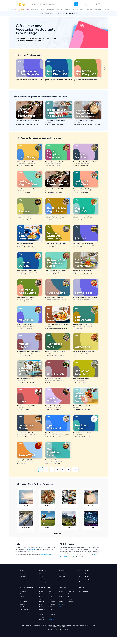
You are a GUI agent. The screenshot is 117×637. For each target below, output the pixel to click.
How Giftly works (24, 576)
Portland (41, 612)
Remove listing (62, 576)
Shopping (91, 506)
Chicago (51, 593)
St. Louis (51, 612)
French (69, 593)
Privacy (87, 576)
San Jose (41, 617)
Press (79, 576)
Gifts (41, 13)
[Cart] (91, 4)
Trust (79, 579)
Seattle (50, 617)
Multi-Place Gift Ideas (83, 591)
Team (79, 573)
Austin (50, 591)
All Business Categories (25, 612)
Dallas (40, 596)
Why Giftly (41, 573)
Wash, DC (41, 619)
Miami (40, 604)
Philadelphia (42, 609)
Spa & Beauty (23, 601)
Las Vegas (41, 601)
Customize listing (63, 573)
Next (75, 470)
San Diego (41, 614)
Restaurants (69, 506)
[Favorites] (86, 4)
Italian (60, 593)
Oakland (51, 606)
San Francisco (52, 614)
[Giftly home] (20, 4)
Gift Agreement (89, 579)
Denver (50, 596)
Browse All (51, 619)
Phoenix (51, 609)
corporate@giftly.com (44, 582)
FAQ (21, 579)
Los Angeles (52, 601)
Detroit (41, 599)
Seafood (47, 506)
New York (41, 606)
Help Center (23, 573)
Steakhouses (71, 591)
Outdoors (22, 604)
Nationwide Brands (24, 609)
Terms (86, 573)
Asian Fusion (61, 596)
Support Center (31, 549)
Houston (51, 599)
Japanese (70, 601)
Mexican (61, 601)
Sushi (60, 599)
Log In (40, 579)
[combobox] (54, 4)
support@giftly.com (46, 554)
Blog (79, 581)
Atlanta (41, 591)
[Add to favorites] (43, 59)
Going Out (22, 606)
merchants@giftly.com (64, 582)
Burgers (70, 599)
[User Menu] (97, 4)
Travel (26, 506)
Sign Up (41, 576)
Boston (41, 593)
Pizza (69, 596)
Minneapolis (52, 604)
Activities (22, 599)
